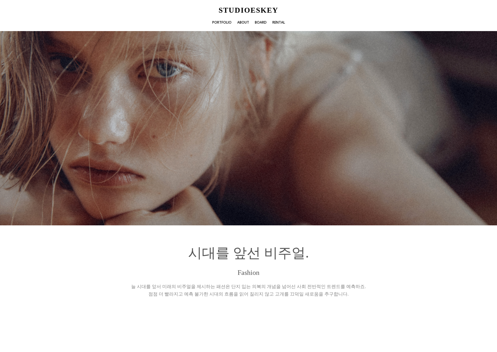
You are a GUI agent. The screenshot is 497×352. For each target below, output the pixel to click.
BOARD (261, 22)
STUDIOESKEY (248, 10)
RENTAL (278, 22)
